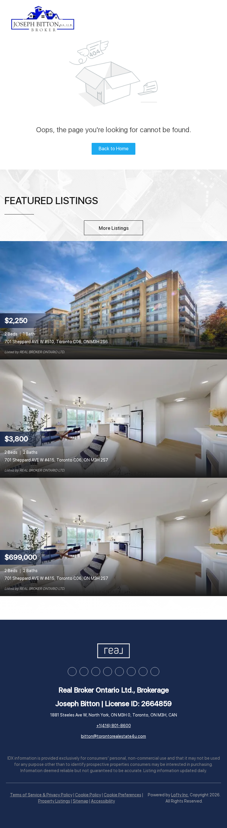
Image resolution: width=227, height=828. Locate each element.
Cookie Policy (88, 795)
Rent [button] (162, 18)
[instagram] (107, 671)
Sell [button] (140, 18)
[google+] (154, 671)
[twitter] (95, 671)
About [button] (187, 18)
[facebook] (72, 671)
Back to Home (114, 148)
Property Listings (54, 801)
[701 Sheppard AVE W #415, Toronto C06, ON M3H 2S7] (113, 418)
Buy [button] (119, 18)
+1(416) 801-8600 (113, 725)
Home (97, 18)
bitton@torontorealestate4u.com (113, 736)
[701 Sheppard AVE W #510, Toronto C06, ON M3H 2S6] (113, 300)
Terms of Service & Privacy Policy (41, 795)
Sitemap (80, 801)
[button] (42, 18)
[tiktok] (131, 671)
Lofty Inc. (180, 795)
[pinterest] (143, 671)
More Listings (114, 228)
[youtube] (119, 671)
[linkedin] (84, 671)
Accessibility (103, 801)
